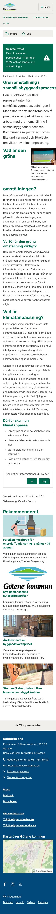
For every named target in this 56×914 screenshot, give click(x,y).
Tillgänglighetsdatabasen (18, 819)
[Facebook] (5, 885)
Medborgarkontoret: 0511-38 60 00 (28, 759)
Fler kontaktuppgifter (19, 777)
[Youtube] (21, 885)
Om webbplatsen (13, 813)
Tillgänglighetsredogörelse (19, 825)
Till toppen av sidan (30, 725)
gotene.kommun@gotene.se (23, 765)
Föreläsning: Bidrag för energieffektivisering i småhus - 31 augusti (26, 543)
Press (6, 789)
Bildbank (8, 795)
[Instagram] (13, 885)
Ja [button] (32, 481)
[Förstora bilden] (43, 164)
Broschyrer (10, 801)
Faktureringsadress (18, 771)
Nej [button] (44, 481)
